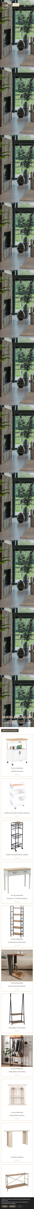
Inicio (12, 721)
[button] (15, 4)
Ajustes (19, 1206)
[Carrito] (27, 3)
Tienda (17, 721)
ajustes (13, 1203)
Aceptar (4, 1206)
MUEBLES (15, 722)
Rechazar (12, 1206)
